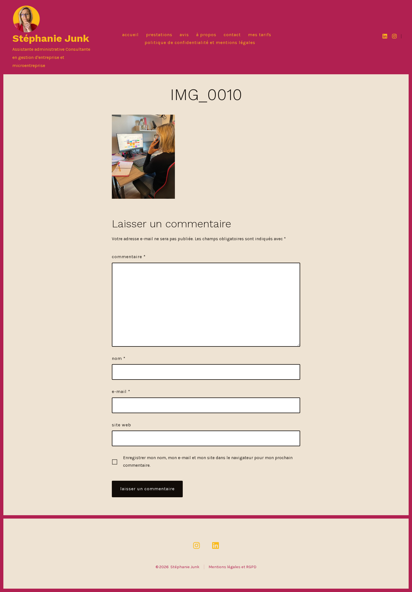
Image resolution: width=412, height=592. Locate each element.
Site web (121, 424)
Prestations (159, 34)
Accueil (130, 34)
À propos (206, 34)
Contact (232, 34)
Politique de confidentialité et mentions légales (200, 42)
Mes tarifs (259, 34)
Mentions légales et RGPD (232, 567)
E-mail (121, 391)
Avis (184, 34)
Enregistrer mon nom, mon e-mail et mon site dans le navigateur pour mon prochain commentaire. (208, 461)
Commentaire (129, 256)
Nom (119, 358)
